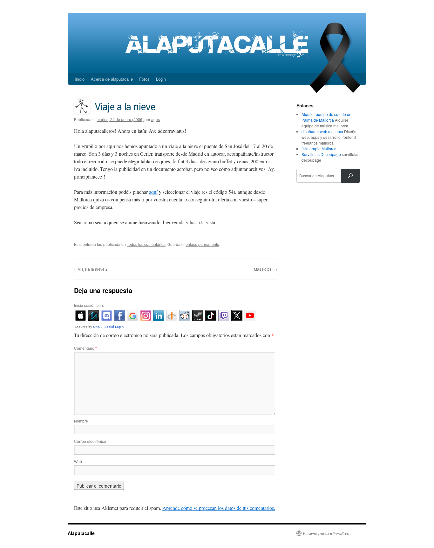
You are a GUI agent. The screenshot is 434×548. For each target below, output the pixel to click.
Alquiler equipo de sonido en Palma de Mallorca (326, 117)
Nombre (81, 420)
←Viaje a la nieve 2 (91, 269)
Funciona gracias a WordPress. (327, 533)
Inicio (80, 79)
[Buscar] (350, 176)
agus (155, 119)
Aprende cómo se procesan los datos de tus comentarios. (218, 507)
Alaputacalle (81, 533)
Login (161, 79)
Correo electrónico (90, 441)
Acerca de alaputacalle (112, 79)
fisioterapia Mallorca (319, 148)
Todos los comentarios (146, 244)
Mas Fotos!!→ (265, 269)
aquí (153, 191)
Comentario (85, 348)
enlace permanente (202, 244)
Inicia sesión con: (89, 305)
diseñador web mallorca (322, 131)
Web (78, 461)
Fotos (144, 79)
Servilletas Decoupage (321, 154)
